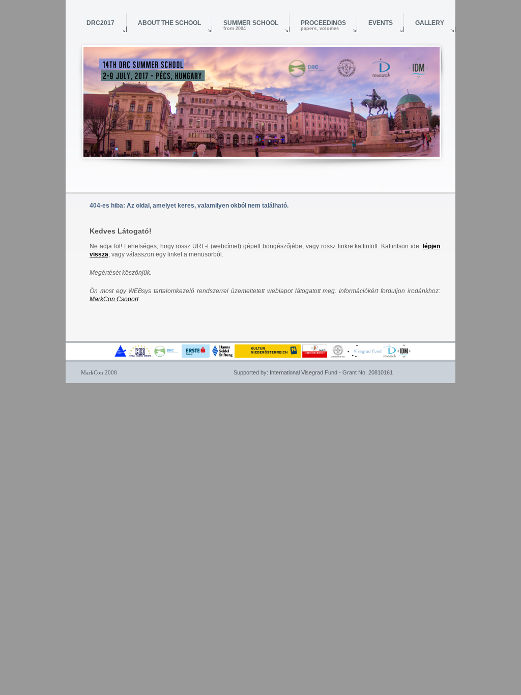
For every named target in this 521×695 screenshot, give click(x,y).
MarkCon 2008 (99, 372)
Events (380, 22)
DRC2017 (100, 22)
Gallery (429, 22)
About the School (169, 22)
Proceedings (323, 25)
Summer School (250, 25)
